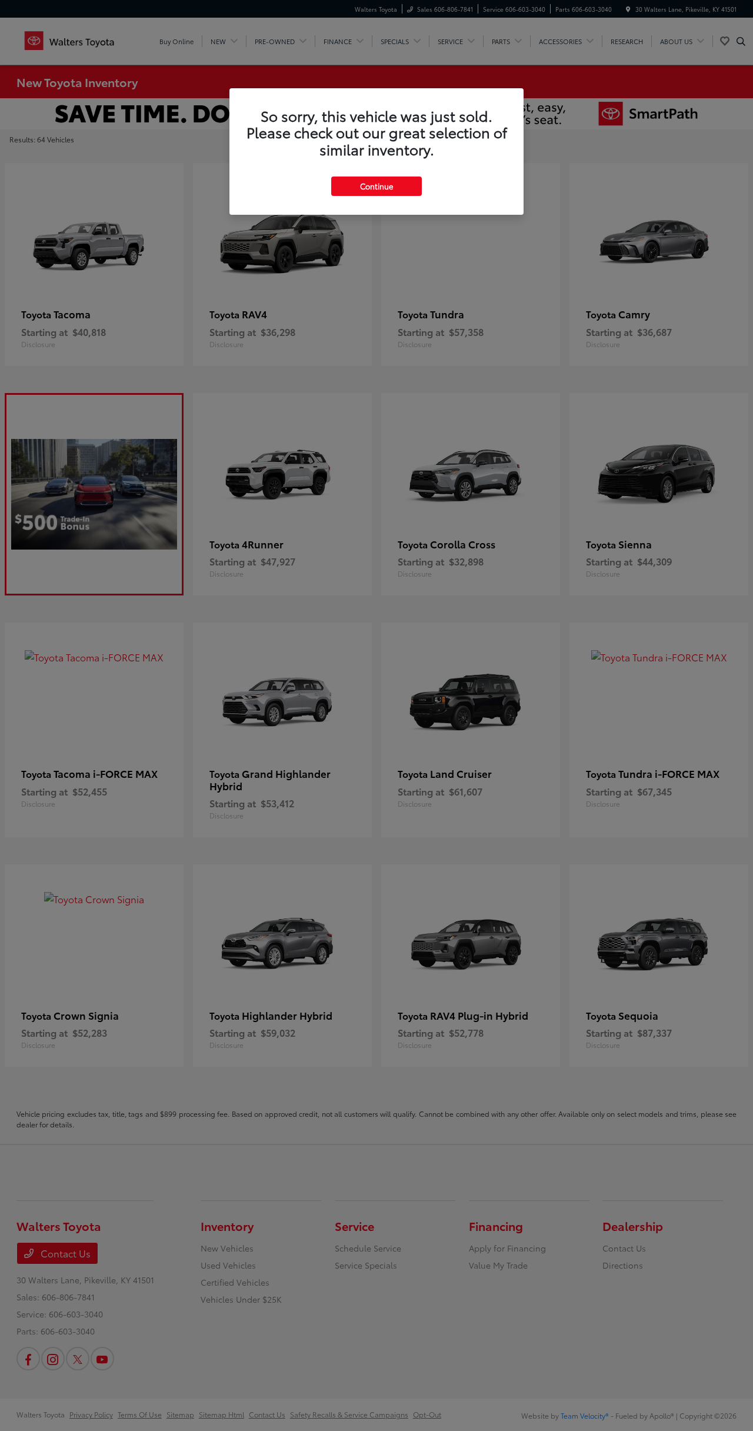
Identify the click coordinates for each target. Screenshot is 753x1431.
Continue (376, 186)
